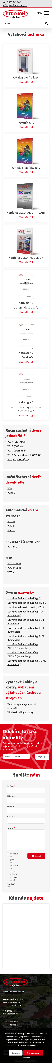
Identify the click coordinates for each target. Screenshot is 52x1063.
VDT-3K (11, 572)
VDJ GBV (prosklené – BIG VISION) (24, 455)
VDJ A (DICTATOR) (16, 441)
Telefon (10, 806)
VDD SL (11, 492)
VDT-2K (11, 521)
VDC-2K (11, 530)
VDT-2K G (12, 546)
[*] (8, 853)
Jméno (10, 786)
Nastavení (16, 1053)
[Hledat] (46, 23)
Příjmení (11, 796)
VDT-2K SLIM (14, 563)
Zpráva (10, 828)
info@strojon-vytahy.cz (15, 5)
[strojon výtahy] (15, 14)
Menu (40, 13)
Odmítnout (26, 1058)
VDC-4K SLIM (14, 567)
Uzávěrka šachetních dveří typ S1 (24, 598)
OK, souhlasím (33, 1053)
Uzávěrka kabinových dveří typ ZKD (25, 607)
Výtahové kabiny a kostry (20, 712)
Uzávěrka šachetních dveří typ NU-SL (26, 602)
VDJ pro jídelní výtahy (18, 459)
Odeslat (38, 856)
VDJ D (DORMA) (15, 446)
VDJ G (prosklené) (16, 450)
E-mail (10, 816)
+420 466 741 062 (12, 2)
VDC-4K (11, 525)
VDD (9, 488)
